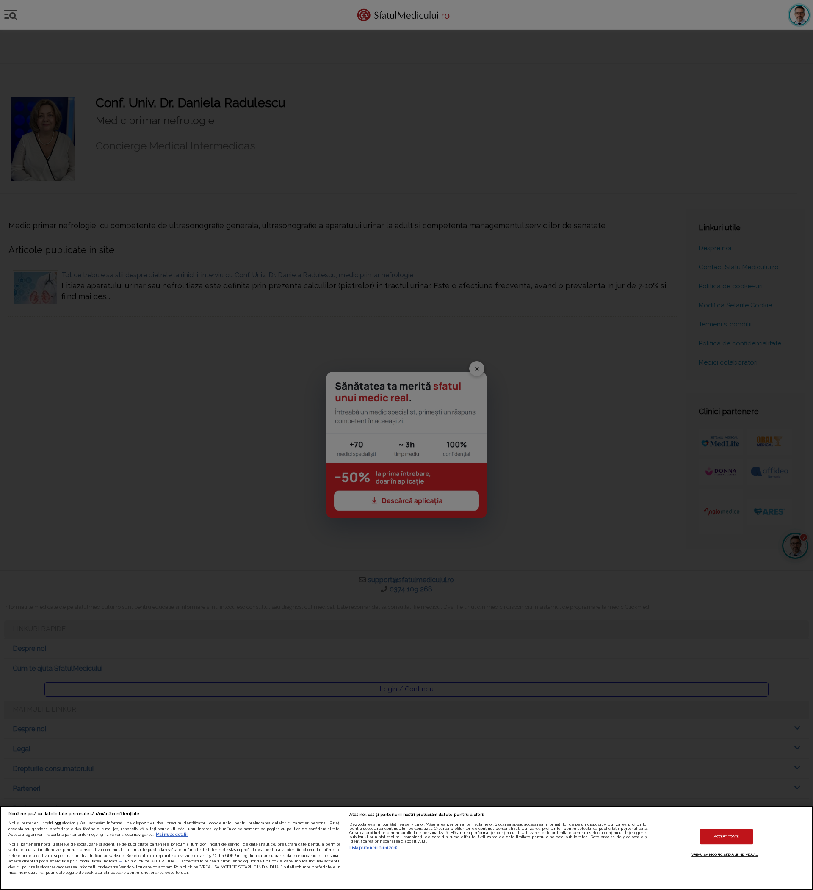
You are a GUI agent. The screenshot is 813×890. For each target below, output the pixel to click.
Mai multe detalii (172, 834)
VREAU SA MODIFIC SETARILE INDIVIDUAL (724, 854)
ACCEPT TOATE (726, 837)
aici (121, 861)
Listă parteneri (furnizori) (373, 848)
